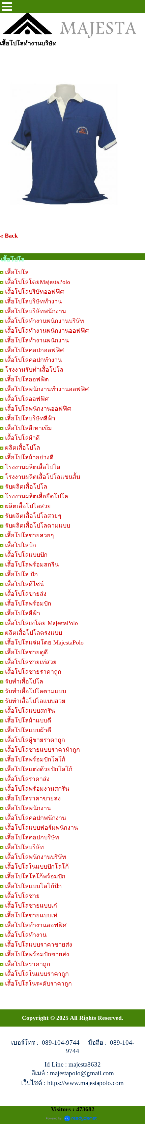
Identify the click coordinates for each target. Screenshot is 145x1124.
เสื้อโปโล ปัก (21, 574)
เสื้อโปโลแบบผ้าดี (28, 730)
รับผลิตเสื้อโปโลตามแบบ (37, 525)
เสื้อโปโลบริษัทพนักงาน (35, 311)
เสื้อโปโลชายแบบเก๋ (31, 905)
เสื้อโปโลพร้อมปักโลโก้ (35, 759)
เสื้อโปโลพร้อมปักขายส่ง (37, 954)
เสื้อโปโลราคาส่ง (27, 779)
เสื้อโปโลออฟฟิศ (27, 399)
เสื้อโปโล (17, 272)
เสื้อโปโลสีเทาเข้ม (28, 428)
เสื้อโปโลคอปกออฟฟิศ (34, 350)
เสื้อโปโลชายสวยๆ (29, 535)
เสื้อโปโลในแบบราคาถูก (37, 973)
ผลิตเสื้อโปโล (22, 447)
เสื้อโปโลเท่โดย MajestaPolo (41, 623)
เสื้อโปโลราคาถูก (27, 964)
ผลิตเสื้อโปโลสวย (28, 506)
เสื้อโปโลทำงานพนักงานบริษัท (44, 321)
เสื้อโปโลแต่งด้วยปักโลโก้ (38, 769)
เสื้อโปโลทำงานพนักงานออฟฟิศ (47, 330)
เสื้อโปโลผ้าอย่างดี (29, 457)
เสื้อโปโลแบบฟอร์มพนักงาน (41, 827)
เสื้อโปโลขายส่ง (26, 593)
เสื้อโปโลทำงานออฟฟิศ (35, 925)
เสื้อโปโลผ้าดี (22, 437)
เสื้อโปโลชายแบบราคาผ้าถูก (42, 749)
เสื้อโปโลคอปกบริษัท (32, 837)
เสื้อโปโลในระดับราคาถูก (38, 983)
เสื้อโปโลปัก (20, 545)
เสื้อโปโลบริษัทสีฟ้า (30, 418)
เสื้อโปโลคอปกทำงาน (33, 360)
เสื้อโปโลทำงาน (26, 934)
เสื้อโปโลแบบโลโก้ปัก (33, 886)
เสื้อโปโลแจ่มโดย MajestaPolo (44, 642)
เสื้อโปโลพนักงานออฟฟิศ (38, 408)
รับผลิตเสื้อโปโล (26, 486)
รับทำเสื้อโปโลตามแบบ (35, 691)
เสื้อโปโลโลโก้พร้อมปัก (35, 876)
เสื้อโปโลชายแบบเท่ (31, 915)
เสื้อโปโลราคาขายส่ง (33, 798)
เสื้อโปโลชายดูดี (26, 652)
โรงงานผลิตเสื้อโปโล (32, 467)
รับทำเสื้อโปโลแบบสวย (35, 701)
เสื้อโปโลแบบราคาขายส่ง (38, 944)
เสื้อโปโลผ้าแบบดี (28, 720)
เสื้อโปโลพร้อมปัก (28, 603)
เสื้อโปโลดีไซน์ (24, 584)
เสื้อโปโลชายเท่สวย (31, 662)
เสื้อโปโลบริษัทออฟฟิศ (34, 291)
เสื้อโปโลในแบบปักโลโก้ (37, 866)
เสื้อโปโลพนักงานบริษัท (35, 857)
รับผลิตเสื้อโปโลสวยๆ (33, 515)
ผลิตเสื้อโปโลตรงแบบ (33, 632)
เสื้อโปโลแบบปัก (26, 554)
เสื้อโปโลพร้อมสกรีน (32, 564)
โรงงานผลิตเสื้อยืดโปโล (36, 496)
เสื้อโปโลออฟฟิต (27, 379)
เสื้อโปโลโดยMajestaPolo (37, 282)
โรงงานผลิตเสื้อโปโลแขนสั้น (42, 476)
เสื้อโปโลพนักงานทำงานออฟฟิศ (47, 389)
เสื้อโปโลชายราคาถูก (33, 671)
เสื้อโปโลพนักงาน (28, 808)
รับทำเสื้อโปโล (24, 681)
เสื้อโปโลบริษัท (24, 847)
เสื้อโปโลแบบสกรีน (30, 710)
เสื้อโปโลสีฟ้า (22, 613)
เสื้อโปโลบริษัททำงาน (33, 301)
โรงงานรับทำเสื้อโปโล (34, 369)
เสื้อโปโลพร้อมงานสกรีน (37, 788)
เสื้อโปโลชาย (22, 895)
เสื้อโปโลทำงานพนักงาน (37, 340)
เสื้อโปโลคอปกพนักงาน (35, 818)
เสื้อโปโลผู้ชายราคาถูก (35, 740)
